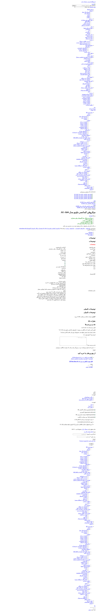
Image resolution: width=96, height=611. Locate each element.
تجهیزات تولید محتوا (88, 28)
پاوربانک (88, 89)
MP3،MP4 (87, 21)
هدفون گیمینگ (86, 99)
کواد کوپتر (84, 494)
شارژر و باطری (86, 67)
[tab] (47, 232)
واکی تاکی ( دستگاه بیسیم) (81, 500)
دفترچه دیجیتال (89, 38)
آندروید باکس (87, 22)
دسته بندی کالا (89, 447)
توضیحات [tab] (92, 238)
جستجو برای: (92, 5)
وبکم (89, 75)
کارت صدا (87, 70)
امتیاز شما (92, 334)
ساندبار (88, 17)
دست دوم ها (90, 36)
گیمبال (88, 33)
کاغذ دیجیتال (87, 61)
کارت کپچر (90, 62)
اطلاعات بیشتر (89, 367)
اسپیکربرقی (87, 13)
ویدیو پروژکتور (86, 485)
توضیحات (90, 232)
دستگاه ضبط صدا (86, 469)
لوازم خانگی (87, 520)
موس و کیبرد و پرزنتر (82, 510)
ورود (94, 439)
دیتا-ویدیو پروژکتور (85, 25)
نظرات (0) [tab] (91, 321)
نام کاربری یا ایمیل (90, 434)
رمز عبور (92, 436)
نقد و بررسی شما (91, 345)
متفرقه (90, 215)
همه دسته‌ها (90, 9)
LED (89, 54)
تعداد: (91, 364)
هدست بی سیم (86, 97)
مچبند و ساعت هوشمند (87, 94)
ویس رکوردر (87, 52)
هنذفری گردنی (86, 103)
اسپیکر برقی (84, 452)
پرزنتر (88, 66)
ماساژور (88, 85)
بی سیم (91, 18)
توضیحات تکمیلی (89, 233)
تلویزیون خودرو (86, 24)
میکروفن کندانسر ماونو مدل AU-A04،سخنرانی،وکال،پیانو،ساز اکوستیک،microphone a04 (39, 228)
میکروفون (87, 46)
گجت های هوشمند (88, 81)
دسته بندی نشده (89, 37)
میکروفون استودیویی (82, 48)
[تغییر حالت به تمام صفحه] (92, 607)
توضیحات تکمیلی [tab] (89, 309)
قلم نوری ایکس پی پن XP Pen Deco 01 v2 (81, 361)
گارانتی (91, 524)
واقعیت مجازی (89, 105)
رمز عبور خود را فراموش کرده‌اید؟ (87, 440)
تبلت (92, 26)
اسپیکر (91, 10)
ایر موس (88, 82)
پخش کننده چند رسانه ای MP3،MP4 (81, 472)
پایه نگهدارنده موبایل (85, 90)
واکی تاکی (87, 86)
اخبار (91, 404)
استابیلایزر (87, 29)
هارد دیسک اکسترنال (85, 74)
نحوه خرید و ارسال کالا (87, 398)
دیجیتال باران (85, 429)
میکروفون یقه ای (83, 50)
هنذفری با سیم (86, 101)
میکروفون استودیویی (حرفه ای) (79, 467)
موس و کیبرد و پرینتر (85, 73)
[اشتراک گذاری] (93, 607)
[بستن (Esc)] (94, 607)
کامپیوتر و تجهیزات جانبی (87, 63)
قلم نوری (88, 59)
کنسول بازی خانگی (85, 78)
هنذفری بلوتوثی (86, 102)
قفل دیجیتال (90, 55)
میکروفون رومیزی (82, 49)
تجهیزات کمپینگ (86, 83)
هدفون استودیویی (86, 98)
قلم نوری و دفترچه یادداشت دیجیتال (84, 57)
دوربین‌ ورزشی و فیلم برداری (83, 42)
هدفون (88, 455)
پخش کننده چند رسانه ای (87, 20)
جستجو (74, 5)
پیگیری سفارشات (88, 397)
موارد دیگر (87, 71)
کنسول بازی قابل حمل (84, 79)
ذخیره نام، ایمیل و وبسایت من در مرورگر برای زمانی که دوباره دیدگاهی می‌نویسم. (75, 347)
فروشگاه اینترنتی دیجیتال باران (88, 1)
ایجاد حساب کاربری (88, 431)
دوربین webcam (83, 476)
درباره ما (91, 406)
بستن (89, 609)
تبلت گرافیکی (86, 58)
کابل (89, 91)
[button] (48, 394)
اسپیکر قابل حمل (86, 12)
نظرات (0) (90, 234)
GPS (89, 65)
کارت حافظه (87, 69)
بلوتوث (88, 16)
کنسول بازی (90, 77)
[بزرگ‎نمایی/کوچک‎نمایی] (90, 607)
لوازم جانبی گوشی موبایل (87, 87)
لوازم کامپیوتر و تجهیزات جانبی (83, 509)
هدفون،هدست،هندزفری (87, 95)
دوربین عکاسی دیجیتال (84, 41)
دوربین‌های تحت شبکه (85, 44)
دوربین (91, 40)
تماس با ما (90, 407)
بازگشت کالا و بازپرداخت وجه (86, 399)
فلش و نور (90, 53)
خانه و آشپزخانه (89, 34)
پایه (89, 30)
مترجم (91, 93)
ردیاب (88, 502)
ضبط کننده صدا (89, 45)
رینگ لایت (87, 32)
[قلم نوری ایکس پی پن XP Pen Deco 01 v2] (82, 357)
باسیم (88, 14)
